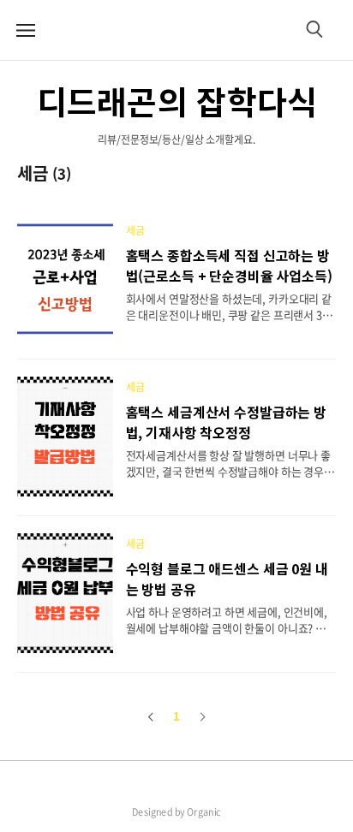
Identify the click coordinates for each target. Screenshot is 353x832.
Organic (204, 811)
